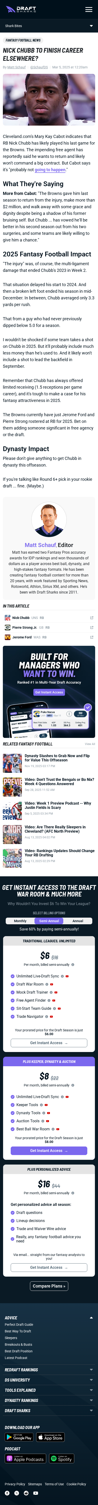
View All (90, 744)
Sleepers (11, 1338)
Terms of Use (54, 1484)
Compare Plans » (49, 1285)
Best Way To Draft (18, 1331)
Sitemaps (35, 1484)
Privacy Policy (15, 1484)
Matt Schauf (16, 67)
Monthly (20, 921)
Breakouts (12, 1344)
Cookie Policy (76, 1484)
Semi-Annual (49, 921)
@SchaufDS (39, 67)
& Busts (26, 1344)
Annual (78, 921)
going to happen (50, 169)
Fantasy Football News (23, 40)
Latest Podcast (16, 1358)
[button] (67, 976)
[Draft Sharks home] (21, 9)
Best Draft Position (19, 1351)
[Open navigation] (88, 9)
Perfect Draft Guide (19, 1324)
